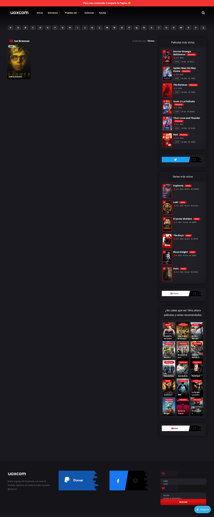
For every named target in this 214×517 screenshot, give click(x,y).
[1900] (183, 481)
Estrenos (53, 12)
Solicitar (89, 12)
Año (168, 473)
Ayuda (102, 12)
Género (169, 487)
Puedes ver (71, 12)
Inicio (40, 12)
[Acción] (183, 495)
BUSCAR (183, 502)
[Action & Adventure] (183, 498)
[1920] (183, 484)
